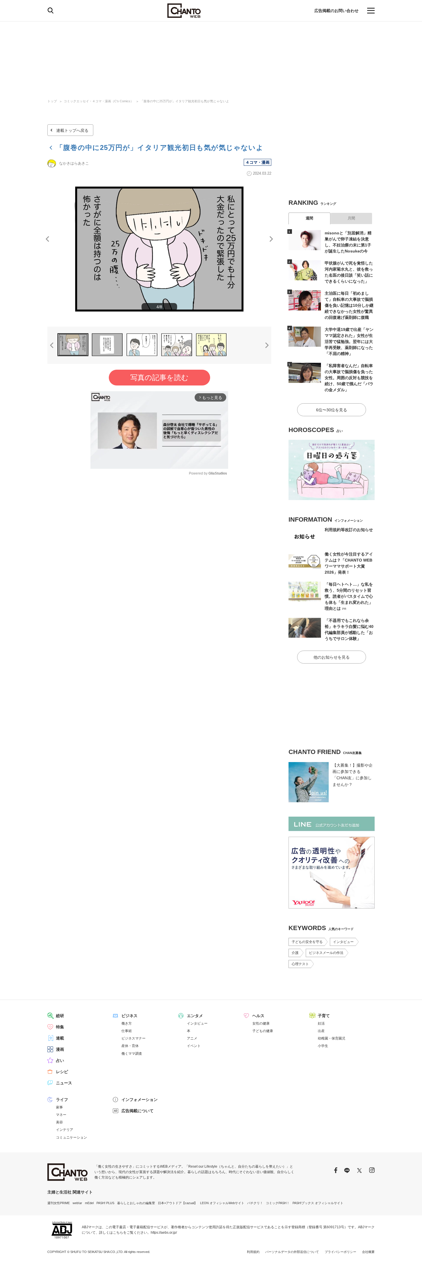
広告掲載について (137, 1110)
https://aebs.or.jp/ (164, 1233)
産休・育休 (130, 1046)
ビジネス (129, 1015)
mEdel (89, 1203)
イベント (194, 1046)
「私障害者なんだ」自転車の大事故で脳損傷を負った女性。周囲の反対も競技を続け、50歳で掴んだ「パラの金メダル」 (349, 377)
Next (271, 239)
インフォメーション (139, 1099)
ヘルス (258, 1015)
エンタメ (195, 1015)
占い (60, 1060)
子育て (324, 1015)
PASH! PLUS (105, 1203)
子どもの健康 (262, 1031)
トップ (52, 101)
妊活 (321, 1023)
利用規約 (253, 1252)
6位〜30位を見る (331, 410)
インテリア (64, 1130)
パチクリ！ (255, 1203)
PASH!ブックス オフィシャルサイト (318, 1203)
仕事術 (126, 1031)
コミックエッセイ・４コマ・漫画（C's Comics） (98, 101)
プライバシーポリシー (340, 1252)
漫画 (60, 1049)
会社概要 (368, 1252)
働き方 (126, 1023)
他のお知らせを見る (331, 657)
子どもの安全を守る (307, 942)
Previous (47, 239)
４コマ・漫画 (257, 162)
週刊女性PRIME (58, 1203)
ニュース (64, 1083)
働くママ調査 (131, 1054)
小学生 (323, 1046)
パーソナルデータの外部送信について (292, 1252)
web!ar (77, 1203)
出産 (321, 1031)
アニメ (192, 1038)
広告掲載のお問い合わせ (336, 10)
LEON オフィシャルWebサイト (222, 1203)
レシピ (62, 1071)
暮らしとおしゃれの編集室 (136, 1203)
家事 (59, 1107)
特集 (60, 1027)
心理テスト (300, 964)
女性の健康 (261, 1023)
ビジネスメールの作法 (326, 953)
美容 (59, 1122)
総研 (60, 1015)
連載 (60, 1038)
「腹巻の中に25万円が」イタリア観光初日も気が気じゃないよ (184, 101)
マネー (61, 1115)
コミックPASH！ (278, 1203)
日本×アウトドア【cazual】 (177, 1203)
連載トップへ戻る (72, 130)
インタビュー (343, 942)
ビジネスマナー (133, 1038)
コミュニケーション (71, 1137)
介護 (295, 953)
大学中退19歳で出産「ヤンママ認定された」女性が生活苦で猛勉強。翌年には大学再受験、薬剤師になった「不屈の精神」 (349, 341)
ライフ (62, 1099)
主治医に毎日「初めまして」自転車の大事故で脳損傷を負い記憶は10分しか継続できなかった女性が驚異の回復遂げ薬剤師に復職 (349, 305)
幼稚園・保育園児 (331, 1038)
